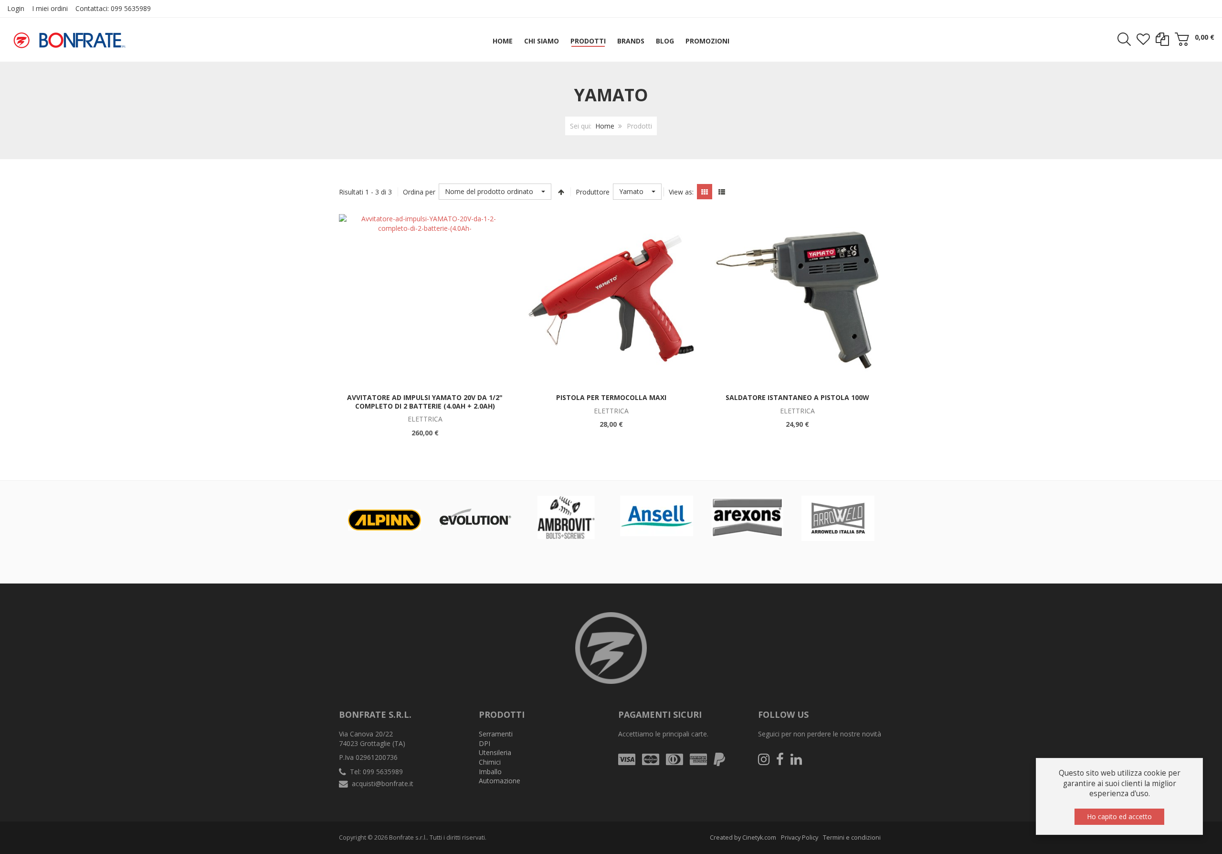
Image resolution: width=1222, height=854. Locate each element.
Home (604, 125)
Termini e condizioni (852, 837)
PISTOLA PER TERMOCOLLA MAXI (611, 397)
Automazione (499, 780)
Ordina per (419, 191)
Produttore (593, 191)
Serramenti (496, 733)
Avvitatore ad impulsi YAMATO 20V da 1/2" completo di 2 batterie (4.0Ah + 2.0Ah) (425, 402)
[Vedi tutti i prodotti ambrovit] (566, 517)
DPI (484, 743)
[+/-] (561, 191)
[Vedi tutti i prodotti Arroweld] (838, 518)
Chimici (490, 762)
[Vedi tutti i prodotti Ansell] (656, 515)
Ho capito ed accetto (1119, 816)
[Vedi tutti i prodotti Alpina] (384, 520)
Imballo (490, 771)
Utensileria (495, 752)
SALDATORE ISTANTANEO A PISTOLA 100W (797, 397)
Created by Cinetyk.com (743, 837)
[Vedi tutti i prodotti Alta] (475, 517)
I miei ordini (50, 8)
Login (15, 8)
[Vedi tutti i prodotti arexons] (747, 517)
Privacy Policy (799, 837)
